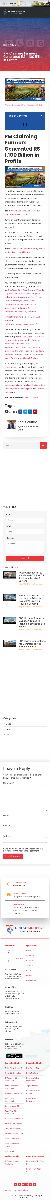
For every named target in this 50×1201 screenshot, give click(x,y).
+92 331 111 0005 (31, 397)
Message (10, 538)
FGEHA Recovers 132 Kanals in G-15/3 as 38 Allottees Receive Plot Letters (31, 576)
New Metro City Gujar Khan (23, 297)
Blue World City (15, 290)
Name (9, 515)
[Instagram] (26, 1184)
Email (8, 526)
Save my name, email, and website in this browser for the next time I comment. (23, 850)
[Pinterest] (34, 1184)
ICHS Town (19, 304)
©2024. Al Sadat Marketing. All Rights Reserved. (25, 1196)
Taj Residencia (24, 293)
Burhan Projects (25, 388)
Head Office (18, 904)
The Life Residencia (23, 351)
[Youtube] (23, 1184)
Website (7, 836)
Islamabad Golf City (24, 354)
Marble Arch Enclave (29, 358)
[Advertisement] (25, 478)
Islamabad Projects (13, 385)
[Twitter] (19, 1184)
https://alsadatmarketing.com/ (23, 324)
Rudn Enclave (29, 290)
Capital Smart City (23, 347)
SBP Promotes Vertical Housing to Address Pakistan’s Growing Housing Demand (31, 599)
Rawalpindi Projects (31, 385)
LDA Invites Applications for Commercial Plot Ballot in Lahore (32, 644)
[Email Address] (9, 895)
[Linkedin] (30, 1184)
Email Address (19, 893)
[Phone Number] (9, 884)
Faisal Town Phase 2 (25, 336)
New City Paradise (23, 340)
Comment (8, 783)
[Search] (43, 445)
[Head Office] (9, 909)
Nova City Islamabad (27, 311)
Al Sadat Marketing (13, 317)
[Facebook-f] (15, 1184)
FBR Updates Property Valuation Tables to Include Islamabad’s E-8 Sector (32, 622)
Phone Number (19, 882)
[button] (45, 12)
